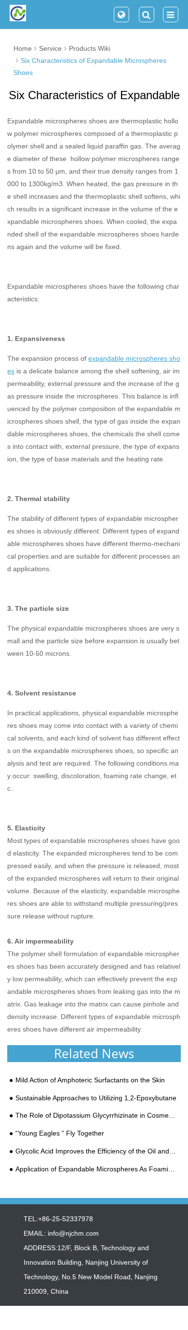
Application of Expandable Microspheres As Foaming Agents (96, 1169)
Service (50, 48)
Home (22, 48)
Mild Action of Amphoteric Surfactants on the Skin (90, 1080)
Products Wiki (89, 48)
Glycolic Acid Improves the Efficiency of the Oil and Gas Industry (96, 1151)
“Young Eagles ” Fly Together (59, 1133)
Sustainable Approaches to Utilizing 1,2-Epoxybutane (95, 1098)
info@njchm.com (73, 1233)
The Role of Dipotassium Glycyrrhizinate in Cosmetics (96, 1115)
